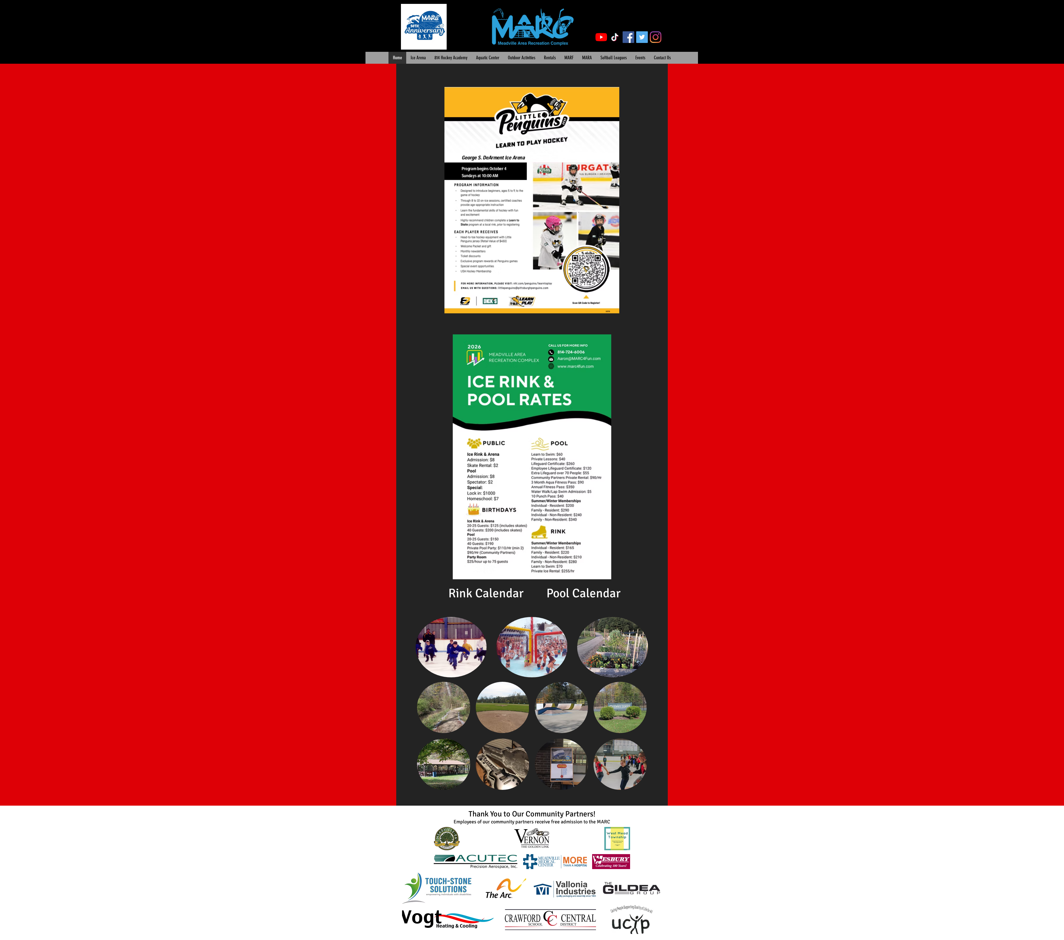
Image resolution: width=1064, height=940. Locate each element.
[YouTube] (601, 37)
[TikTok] (615, 37)
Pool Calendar (583, 593)
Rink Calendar (486, 593)
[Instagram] (655, 37)
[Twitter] (642, 37)
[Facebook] (628, 37)
